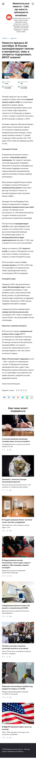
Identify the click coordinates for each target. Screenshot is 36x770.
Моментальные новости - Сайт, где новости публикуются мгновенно (21, 9)
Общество (8, 74)
